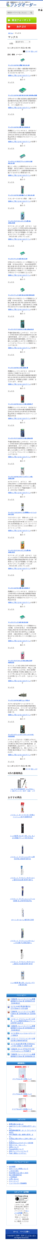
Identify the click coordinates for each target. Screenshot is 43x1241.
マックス (11, 82)
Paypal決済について (16, 1149)
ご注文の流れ (14, 1171)
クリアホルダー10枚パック (22, 1079)
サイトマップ (14, 1181)
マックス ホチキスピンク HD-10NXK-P (20, 404)
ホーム (39, 10)
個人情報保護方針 (15, 1175)
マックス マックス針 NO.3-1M (17, 259)
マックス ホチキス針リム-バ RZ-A (19, 700)
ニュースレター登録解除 (18, 1183)
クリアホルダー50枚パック (22, 1094)
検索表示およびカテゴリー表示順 (21, 1143)
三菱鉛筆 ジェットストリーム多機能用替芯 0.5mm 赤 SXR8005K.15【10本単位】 (23, 1028)
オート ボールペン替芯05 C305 (22, 920)
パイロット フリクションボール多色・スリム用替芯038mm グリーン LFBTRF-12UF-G (23, 1021)
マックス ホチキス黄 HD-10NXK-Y (19, 588)
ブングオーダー (30, 1235)
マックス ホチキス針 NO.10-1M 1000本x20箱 (22, 95)
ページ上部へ (25, 1231)
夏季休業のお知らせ (16, 1124)
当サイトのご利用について (18, 1169)
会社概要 (12, 1166)
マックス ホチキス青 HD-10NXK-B (19, 127)
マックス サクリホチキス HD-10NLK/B (20, 438)
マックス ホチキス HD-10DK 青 (18, 367)
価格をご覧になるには (16, 75)
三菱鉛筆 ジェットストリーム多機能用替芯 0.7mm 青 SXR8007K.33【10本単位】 (23, 1001)
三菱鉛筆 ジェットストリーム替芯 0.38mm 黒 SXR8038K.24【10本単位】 (23, 1014)
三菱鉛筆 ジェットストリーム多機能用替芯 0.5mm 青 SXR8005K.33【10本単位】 (23, 1056)
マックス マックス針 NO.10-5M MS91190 (21, 295)
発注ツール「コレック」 (18, 1145)
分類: (11, 44)
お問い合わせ (14, 1179)
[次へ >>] (34, 51)
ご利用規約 (13, 1177)
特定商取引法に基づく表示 (18, 1173)
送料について (14, 1147)
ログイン (41, 10)
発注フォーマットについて (18, 1151)
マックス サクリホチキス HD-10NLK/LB (21, 329)
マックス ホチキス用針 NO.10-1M (19, 65)
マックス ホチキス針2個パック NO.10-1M (21, 195)
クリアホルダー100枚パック (22, 1109)
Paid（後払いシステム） (18, 1153)
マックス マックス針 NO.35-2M (18, 622)
